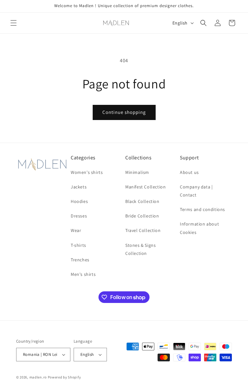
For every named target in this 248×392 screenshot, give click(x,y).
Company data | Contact (196, 191)
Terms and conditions (202, 209)
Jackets (79, 187)
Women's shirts (87, 172)
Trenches (80, 260)
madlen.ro (38, 377)
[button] (13, 23)
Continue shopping (124, 112)
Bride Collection (142, 216)
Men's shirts (83, 274)
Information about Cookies (199, 228)
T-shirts (78, 245)
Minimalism (137, 172)
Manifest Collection (145, 187)
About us (189, 172)
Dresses (79, 216)
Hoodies (79, 201)
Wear (76, 230)
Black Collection (142, 201)
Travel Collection (142, 230)
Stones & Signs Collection (140, 249)
